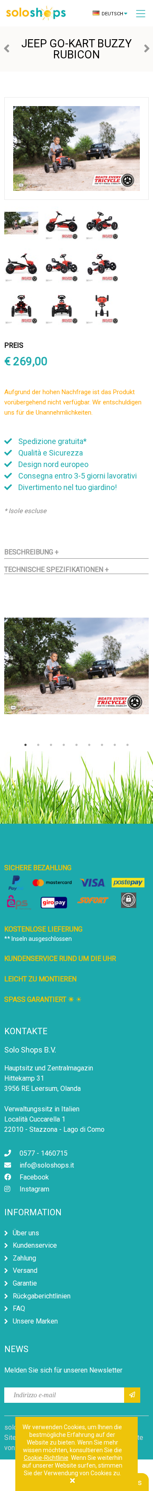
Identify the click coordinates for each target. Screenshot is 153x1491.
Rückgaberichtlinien (42, 1296)
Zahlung (24, 1258)
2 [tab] (38, 745)
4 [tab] (64, 745)
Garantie (25, 1283)
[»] (132, 1395)
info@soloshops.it (47, 1165)
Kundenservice (35, 1245)
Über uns (26, 1233)
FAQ (19, 1308)
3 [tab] (51, 745)
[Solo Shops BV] (42, 13)
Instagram (34, 1189)
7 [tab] (102, 745)
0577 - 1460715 (44, 1153)
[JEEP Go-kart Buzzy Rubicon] (21, 238)
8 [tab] (114, 745)
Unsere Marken (35, 1321)
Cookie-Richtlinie (46, 1457)
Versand (25, 1270)
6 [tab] (89, 745)
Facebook (34, 1177)
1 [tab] (25, 745)
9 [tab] (127, 745)
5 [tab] (76, 745)
